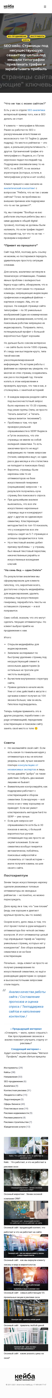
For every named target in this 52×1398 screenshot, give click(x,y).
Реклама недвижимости (16, 1113)
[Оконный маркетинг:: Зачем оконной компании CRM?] (26, 1180)
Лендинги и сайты (13, 1095)
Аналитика (9, 1086)
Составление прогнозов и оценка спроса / (24, 1001)
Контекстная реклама (15, 1090)
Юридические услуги (14, 1126)
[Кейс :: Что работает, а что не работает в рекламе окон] (26, 1148)
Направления (10, 1076)
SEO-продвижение (17, 36)
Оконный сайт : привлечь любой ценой (24, 1325)
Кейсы (26, 40)
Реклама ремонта (13, 1117)
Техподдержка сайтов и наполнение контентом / (26, 1011)
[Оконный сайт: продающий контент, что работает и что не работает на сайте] (26, 1213)
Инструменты (37, 36)
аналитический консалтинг (19, 188)
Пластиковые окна (13, 1108)
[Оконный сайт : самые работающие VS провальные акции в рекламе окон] (26, 1278)
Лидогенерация (12, 1099)
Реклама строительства (16, 1122)
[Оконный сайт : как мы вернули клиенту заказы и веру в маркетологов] (26, 1246)
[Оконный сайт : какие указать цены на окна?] (26, 1339)
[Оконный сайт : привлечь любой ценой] (26, 1311)
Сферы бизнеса (12, 1104)
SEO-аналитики (36, 110)
